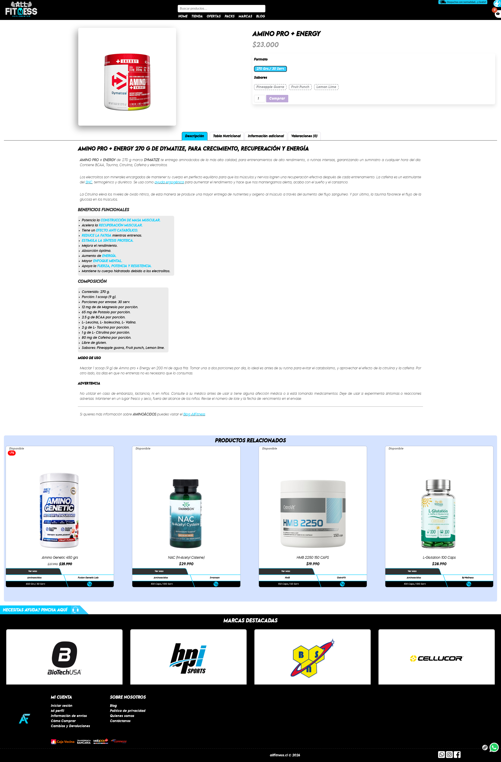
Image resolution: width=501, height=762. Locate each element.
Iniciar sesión (61, 705)
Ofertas (214, 16)
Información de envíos (69, 716)
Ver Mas (32, 571)
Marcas (245, 16)
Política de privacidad (127, 710)
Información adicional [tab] (266, 136)
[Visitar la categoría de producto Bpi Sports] (64, 658)
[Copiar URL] (485, 748)
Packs (230, 16)
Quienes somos (122, 716)
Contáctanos (120, 721)
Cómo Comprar (63, 721)
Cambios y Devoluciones (70, 726)
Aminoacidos (34, 578)
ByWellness (468, 578)
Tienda (197, 16)
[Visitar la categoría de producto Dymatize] (436, 658)
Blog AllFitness (194, 414)
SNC (89, 182)
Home (182, 16)
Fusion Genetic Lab (88, 578)
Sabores (260, 77)
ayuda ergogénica (169, 182)
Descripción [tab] (194, 136)
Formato (261, 59)
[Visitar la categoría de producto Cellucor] (312, 658)
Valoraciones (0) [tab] (304, 136)
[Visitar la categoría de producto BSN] (188, 658)
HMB (287, 578)
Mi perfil (57, 710)
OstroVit (341, 578)
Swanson (215, 578)
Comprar (277, 98)
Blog (260, 16)
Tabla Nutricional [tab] (227, 136)
